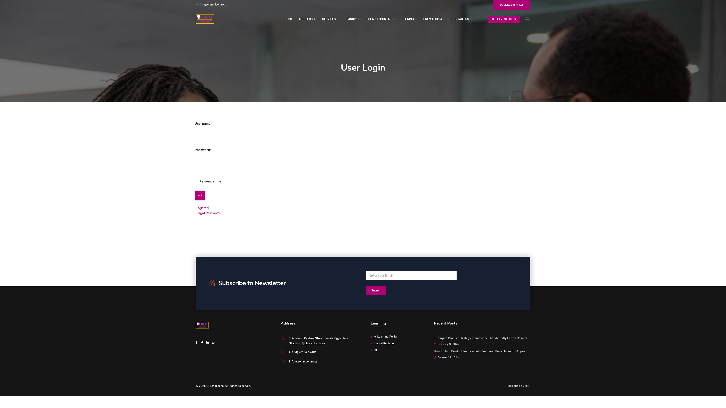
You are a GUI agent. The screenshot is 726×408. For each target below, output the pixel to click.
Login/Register (384, 343)
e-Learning (350, 19)
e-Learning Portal (385, 336)
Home (289, 19)
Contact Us (460, 19)
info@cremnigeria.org (213, 4)
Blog (377, 350)
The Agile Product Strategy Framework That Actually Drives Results (480, 338)
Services (329, 19)
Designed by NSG (519, 386)
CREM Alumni (432, 19)
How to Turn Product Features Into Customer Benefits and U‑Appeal (480, 351)
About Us (306, 19)
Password (203, 150)
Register (202, 208)
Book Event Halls (512, 4)
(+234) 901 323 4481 (302, 352)
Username (203, 123)
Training (407, 19)
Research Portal (378, 19)
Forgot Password (208, 213)
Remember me (210, 181)
